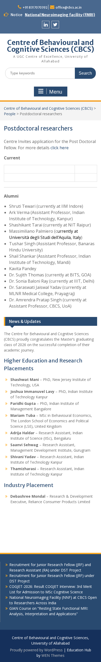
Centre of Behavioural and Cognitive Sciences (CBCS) (50, 46)
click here (60, 148)
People (10, 113)
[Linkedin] (45, 24)
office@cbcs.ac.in (69, 7)
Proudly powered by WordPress (36, 649)
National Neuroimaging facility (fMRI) (60, 14)
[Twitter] (55, 24)
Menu (55, 92)
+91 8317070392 (35, 7)
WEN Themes (52, 655)
